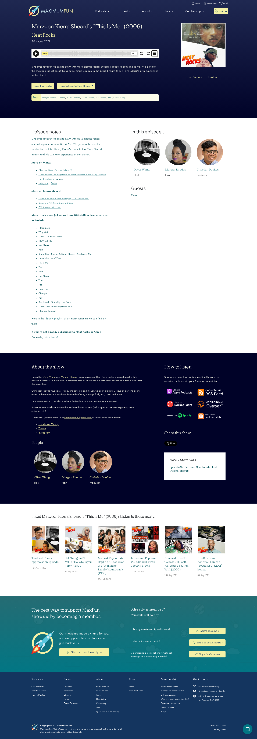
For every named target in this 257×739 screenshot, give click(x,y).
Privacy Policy (220, 730)
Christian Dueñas (208, 169)
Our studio (101, 699)
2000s (70, 98)
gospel (61, 98)
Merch (131, 687)
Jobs (98, 708)
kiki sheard (101, 98)
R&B (110, 98)
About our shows (38, 691)
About (146, 11)
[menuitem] (102, 11)
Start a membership (169, 687)
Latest (124, 11)
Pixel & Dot (221, 726)
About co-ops (102, 691)
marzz (77, 98)
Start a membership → (86, 652)
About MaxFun (102, 687)
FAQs (163, 712)
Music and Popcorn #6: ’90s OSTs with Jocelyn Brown (143, 562)
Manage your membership (172, 691)
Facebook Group (48, 424)
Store (167, 11)
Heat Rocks (43, 35)
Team (98, 695)
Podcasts (100, 11)
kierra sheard (88, 98)
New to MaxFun (38, 695)
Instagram (43, 183)
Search (225, 3)
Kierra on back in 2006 (55, 203)
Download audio (43, 86)
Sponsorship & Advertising (107, 712)
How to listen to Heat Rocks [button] (75, 86)
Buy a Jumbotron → (209, 654)
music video (49, 207)
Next (212, 77)
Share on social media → (209, 642)
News (66, 699)
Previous (195, 77)
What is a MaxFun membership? (175, 699)
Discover (67, 695)
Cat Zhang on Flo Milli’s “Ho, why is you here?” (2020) (78, 562)
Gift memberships (168, 695)
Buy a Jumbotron (135, 691)
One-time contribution (170, 703)
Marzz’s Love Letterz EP (60, 170)
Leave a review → (209, 630)
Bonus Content (167, 708)
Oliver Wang (119, 98)
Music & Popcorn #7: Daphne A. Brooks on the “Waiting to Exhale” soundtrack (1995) (111, 566)
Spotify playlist (54, 318)
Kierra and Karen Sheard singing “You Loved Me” (63, 198)
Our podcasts (37, 687)
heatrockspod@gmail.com (78, 417)
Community (101, 703)
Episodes (68, 687)
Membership (193, 11)
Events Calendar (71, 703)
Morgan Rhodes (49, 98)
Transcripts (68, 691)
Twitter (54, 183)
